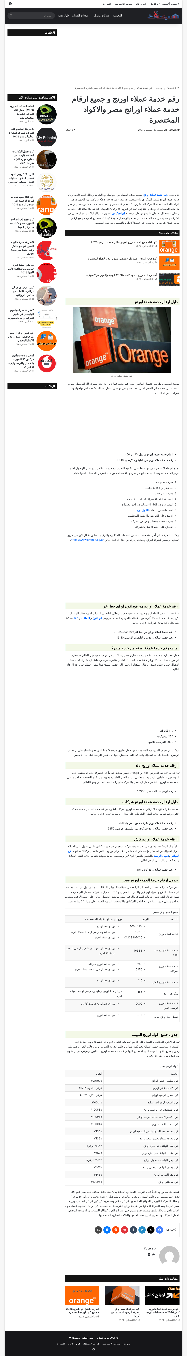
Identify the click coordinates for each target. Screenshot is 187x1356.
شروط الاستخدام (91, 1343)
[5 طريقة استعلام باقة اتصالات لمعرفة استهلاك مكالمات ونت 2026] (47, 137)
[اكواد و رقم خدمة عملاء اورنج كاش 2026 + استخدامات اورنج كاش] (162, 1295)
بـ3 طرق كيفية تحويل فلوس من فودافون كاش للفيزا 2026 (21, 268)
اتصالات (85, 618)
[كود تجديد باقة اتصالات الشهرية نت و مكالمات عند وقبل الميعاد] (47, 228)
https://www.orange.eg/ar (87, 539)
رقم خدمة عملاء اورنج (155, 194)
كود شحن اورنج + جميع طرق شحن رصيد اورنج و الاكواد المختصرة (122, 258)
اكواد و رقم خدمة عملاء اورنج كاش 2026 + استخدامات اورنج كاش (163, 1312)
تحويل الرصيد (161, 855)
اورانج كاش (118, 213)
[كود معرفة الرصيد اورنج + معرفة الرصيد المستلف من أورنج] (122, 1295)
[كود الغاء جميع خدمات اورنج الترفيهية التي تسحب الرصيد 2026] (169, 246)
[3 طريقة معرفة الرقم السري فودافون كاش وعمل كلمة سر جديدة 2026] (47, 250)
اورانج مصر (160, 87)
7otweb (173, 129)
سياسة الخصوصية (123, 3)
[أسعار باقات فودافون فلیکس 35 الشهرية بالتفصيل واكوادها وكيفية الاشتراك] (47, 364)
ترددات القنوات (80, 15)
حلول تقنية (63, 15)
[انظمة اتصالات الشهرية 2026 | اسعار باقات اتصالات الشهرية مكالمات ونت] (47, 114)
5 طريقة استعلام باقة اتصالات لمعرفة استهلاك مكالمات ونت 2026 (21, 132)
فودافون (97, 618)
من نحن (126, 1343)
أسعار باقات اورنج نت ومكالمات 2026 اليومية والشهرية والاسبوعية (121, 274)
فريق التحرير (73, 1343)
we (76, 618)
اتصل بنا (107, 3)
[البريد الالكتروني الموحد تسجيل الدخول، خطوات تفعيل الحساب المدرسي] (47, 182)
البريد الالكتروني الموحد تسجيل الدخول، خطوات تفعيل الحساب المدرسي (21, 178)
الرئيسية (117, 15)
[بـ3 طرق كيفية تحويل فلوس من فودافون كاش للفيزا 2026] (47, 273)
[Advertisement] (122, 55)
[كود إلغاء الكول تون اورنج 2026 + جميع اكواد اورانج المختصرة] (82, 1295)
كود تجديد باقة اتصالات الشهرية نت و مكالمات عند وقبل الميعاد (22, 223)
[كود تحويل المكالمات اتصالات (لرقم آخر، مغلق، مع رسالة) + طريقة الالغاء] (47, 160)
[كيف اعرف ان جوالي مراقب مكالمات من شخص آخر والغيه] (47, 296)
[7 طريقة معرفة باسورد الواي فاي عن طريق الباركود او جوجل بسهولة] (47, 318)
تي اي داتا (141, 3)
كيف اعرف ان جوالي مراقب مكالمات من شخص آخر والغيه (23, 291)
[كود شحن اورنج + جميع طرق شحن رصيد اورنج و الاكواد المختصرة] (169, 263)
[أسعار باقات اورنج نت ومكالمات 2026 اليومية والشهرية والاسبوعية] (169, 279)
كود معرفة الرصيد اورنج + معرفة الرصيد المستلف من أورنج (125, 1312)
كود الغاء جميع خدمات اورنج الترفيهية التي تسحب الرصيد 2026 (124, 242)
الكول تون (143, 510)
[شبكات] (164, 15)
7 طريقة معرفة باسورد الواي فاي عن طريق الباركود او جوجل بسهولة (21, 313)
